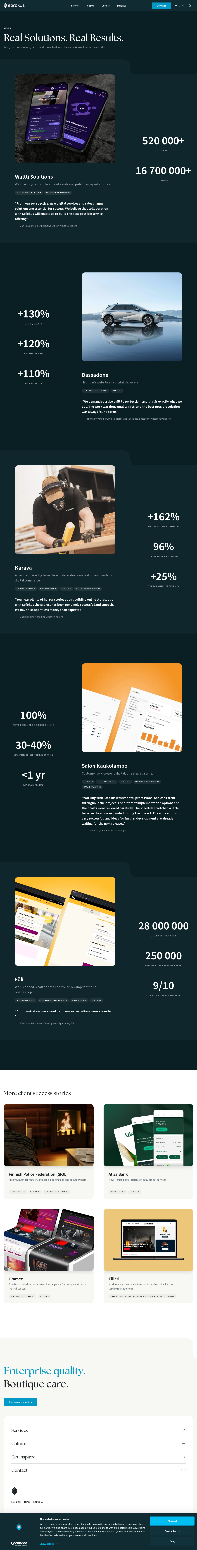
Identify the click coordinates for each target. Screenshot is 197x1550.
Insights (121, 5)
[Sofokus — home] (14, 5)
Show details (47, 1544)
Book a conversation (20, 1402)
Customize (170, 1531)
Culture (106, 5)
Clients (90, 5)
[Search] (189, 5)
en (176, 5)
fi (183, 5)
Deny (172, 1541)
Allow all (172, 1521)
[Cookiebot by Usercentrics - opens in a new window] (19, 1544)
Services (75, 5)
